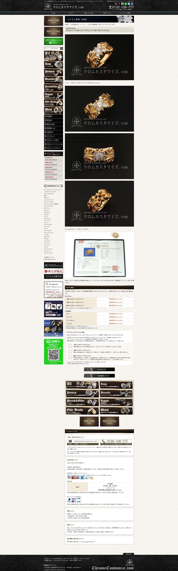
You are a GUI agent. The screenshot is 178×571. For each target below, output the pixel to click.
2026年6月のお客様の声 (51, 164)
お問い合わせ (131, 1)
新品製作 (49, 120)
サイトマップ (124, 1)
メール (73, 529)
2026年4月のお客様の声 (51, 174)
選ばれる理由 (51, 124)
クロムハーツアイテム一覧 (54, 144)
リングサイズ (51, 136)
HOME (67, 24)
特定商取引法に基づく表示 (113, 1)
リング (83, 24)
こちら (86, 541)
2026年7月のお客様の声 (51, 159)
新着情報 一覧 (51, 128)
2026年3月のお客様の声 (51, 179)
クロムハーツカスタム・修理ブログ (53, 153)
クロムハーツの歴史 (52, 140)
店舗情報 (49, 116)
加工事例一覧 (75, 24)
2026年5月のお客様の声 (51, 169)
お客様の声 (50, 132)
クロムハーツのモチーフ (54, 148)
